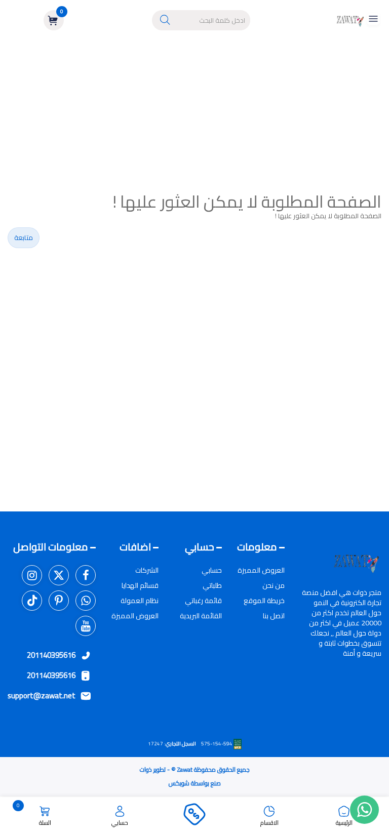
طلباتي (212, 585)
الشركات (147, 570)
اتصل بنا (274, 615)
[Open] (373, 20)
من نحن (273, 585)
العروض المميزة (261, 570)
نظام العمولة (140, 600)
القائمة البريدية (201, 615)
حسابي (212, 570)
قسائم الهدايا (140, 585)
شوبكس (179, 783)
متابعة (23, 237)
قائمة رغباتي (203, 600)
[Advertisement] (194, 116)
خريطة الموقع (264, 600)
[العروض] (194, 815)
